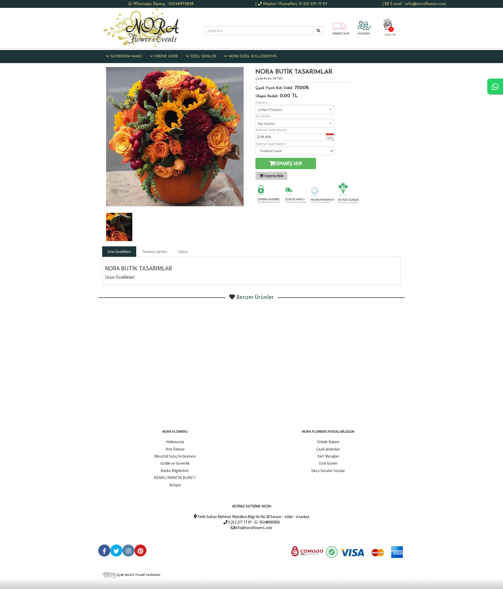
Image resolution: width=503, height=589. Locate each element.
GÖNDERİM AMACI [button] (126, 56)
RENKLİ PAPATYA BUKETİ (175, 477)
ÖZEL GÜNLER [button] (203, 56)
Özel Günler (328, 463)
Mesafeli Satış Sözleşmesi (175, 456)
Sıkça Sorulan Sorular (328, 470)
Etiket (183, 251)
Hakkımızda (175, 441)
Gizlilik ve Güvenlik (175, 463)
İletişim (175, 484)
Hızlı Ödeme (175, 449)
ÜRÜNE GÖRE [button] (166, 56)
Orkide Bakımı (328, 441)
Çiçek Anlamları (328, 449)
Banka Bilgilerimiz (175, 470)
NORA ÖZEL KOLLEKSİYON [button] (252, 56)
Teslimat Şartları (154, 251)
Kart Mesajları (328, 456)
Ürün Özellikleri (119, 251)
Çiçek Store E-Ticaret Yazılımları (137, 575)
